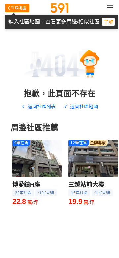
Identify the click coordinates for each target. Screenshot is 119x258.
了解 (108, 21)
